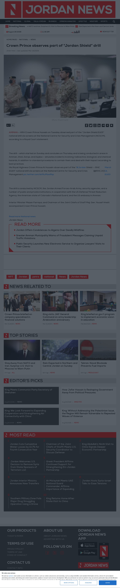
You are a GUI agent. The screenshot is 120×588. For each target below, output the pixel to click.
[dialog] (60, 579)
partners (11, 576)
